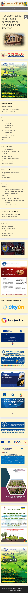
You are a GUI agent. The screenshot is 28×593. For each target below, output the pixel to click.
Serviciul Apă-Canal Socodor (10, 198)
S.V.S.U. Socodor (7, 196)
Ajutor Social (6, 154)
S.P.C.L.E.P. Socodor (8, 187)
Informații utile (6, 235)
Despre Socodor (7, 106)
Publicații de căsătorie (11, 193)
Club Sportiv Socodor (8, 111)
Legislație (5, 140)
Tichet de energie (7, 149)
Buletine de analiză (10, 205)
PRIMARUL (8, 123)
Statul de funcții (9, 135)
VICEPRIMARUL (9, 125)
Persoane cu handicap (8, 163)
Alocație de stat (7, 156)
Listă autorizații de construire (11, 214)
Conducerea (5, 121)
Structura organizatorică (9, 130)
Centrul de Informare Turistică (11, 109)
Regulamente (6, 137)
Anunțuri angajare (7, 233)
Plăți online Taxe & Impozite (10, 172)
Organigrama (9, 132)
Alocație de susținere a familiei (11, 158)
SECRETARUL (9, 128)
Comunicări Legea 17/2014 (10, 228)
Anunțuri (4, 231)
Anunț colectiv (6, 177)
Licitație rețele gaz (7, 226)
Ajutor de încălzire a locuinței (10, 151)
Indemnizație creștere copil (10, 161)
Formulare (5, 175)
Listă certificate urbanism (10, 216)
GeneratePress (17, 590)
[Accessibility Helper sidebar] (26, 17)
